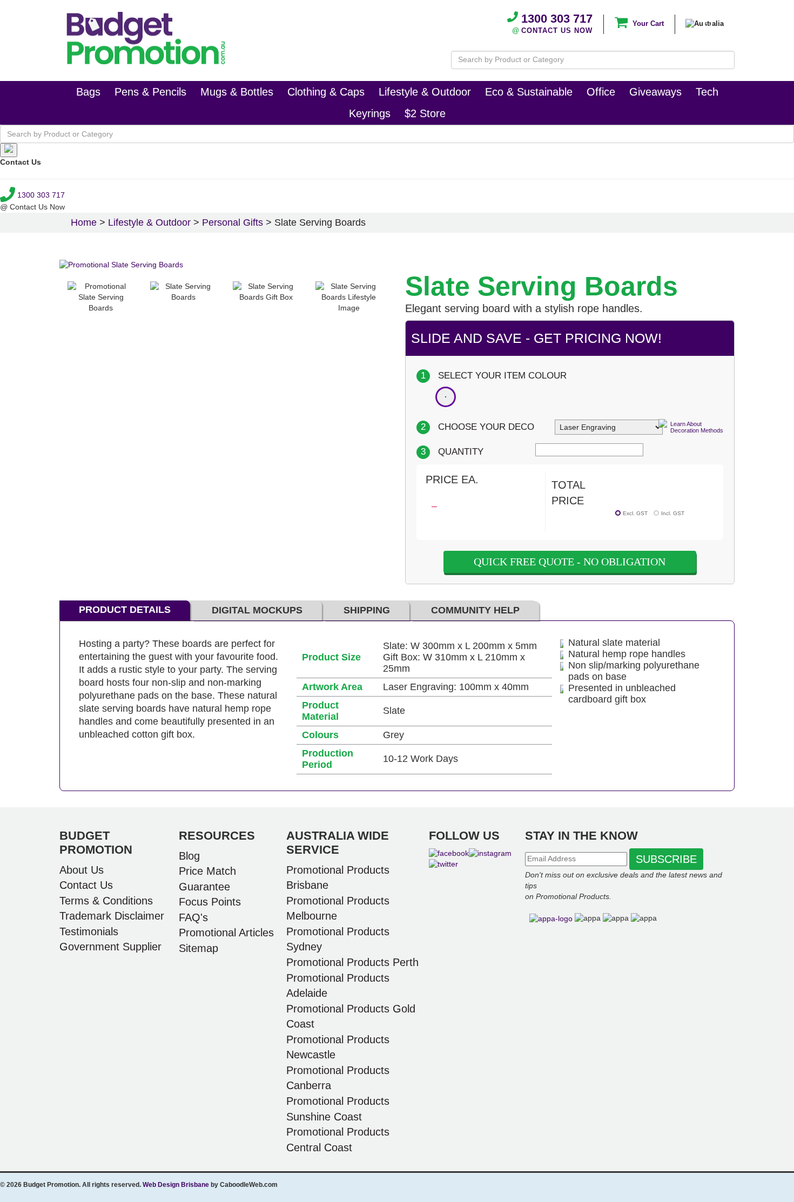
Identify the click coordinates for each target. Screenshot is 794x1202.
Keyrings (370, 113)
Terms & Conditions (106, 901)
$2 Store (425, 113)
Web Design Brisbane (176, 1185)
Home (84, 222)
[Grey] (445, 397)
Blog (189, 856)
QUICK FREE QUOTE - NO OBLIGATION (569, 562)
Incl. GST (672, 513)
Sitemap (198, 948)
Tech (707, 92)
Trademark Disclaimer (111, 916)
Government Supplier (110, 947)
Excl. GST (635, 513)
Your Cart (647, 23)
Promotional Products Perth (352, 962)
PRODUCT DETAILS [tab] (125, 609)
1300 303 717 (555, 18)
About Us (81, 870)
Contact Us (86, 885)
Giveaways (655, 92)
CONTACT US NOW (557, 30)
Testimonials (88, 931)
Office (601, 92)
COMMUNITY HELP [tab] (475, 610)
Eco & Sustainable (529, 92)
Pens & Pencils (150, 92)
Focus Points (210, 902)
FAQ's (193, 917)
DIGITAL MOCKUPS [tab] (257, 610)
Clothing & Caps (326, 92)
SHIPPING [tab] (367, 610)
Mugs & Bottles (236, 92)
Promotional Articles (226, 932)
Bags (88, 92)
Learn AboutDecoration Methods (696, 427)
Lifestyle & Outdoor (425, 92)
